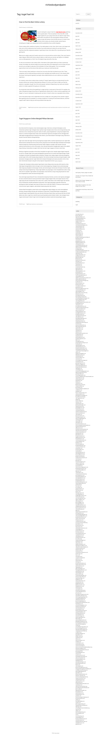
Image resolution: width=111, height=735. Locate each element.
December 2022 (79, 132)
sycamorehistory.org (80, 644)
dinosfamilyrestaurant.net (81, 296)
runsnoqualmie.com (80, 614)
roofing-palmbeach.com (80, 311)
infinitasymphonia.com (80, 452)
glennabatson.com (79, 434)
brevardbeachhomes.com (81, 306)
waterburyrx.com (79, 541)
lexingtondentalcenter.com (81, 367)
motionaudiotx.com (80, 713)
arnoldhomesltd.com (80, 314)
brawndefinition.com (80, 438)
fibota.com (78, 664)
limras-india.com (79, 215)
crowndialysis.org (79, 369)
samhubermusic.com (80, 722)
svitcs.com (78, 555)
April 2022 (78, 158)
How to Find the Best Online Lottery (32, 22)
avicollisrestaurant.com (80, 537)
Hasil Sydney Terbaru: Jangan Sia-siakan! (84, 172)
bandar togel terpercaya (43, 107)
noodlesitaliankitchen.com (81, 252)
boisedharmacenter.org (80, 396)
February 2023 (79, 126)
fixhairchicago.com (79, 549)
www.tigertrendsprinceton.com (82, 594)
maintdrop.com (79, 264)
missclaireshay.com (80, 214)
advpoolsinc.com (79, 542)
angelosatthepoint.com (80, 544)
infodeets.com (79, 222)
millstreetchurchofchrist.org (81, 686)
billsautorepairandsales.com (81, 674)
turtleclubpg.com (79, 529)
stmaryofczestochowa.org (81, 473)
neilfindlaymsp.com (80, 536)
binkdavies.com (79, 442)
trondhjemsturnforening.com (82, 670)
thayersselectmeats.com (81, 564)
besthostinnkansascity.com (81, 718)
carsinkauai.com (79, 685)
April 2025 (78, 42)
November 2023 (79, 97)
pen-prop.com (78, 593)
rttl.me (77, 714)
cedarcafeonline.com (80, 226)
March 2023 (78, 123)
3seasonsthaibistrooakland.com (82, 388)
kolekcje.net (78, 382)
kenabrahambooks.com (80, 445)
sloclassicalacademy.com (81, 432)
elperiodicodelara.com (80, 216)
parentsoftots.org (79, 574)
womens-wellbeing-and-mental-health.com (84, 376)
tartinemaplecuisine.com (81, 483)
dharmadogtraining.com (81, 712)
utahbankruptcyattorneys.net (82, 322)
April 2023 (78, 120)
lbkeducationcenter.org (80, 384)
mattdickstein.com (79, 582)
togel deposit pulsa (60, 32)
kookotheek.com (79, 272)
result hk (77, 23)
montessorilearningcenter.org (82, 676)
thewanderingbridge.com (81, 476)
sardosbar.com (79, 330)
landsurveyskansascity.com (81, 610)
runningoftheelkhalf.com (81, 598)
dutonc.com (78, 491)
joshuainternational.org (80, 590)
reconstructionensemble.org (81, 522)
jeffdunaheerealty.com (80, 599)
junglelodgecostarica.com (81, 495)
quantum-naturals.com (80, 675)
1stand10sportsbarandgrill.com (82, 350)
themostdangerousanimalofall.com (83, 425)
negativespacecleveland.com (81, 511)
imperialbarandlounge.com (81, 318)
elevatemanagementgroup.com (82, 697)
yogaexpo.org (78, 391)
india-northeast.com (80, 310)
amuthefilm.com (79, 448)
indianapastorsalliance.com (81, 545)
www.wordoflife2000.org (81, 325)
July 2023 (77, 110)
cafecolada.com (79, 414)
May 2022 (78, 155)
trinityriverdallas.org (80, 386)
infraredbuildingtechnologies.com (82, 298)
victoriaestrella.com (80, 532)
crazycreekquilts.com (80, 441)
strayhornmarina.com (80, 436)
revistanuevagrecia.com (80, 461)
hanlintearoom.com (80, 693)
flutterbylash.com (79, 691)
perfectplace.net (79, 387)
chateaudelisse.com (80, 276)
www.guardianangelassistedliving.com (83, 668)
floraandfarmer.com (80, 303)
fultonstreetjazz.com (80, 283)
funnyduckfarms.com (80, 694)
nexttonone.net (79, 587)
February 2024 (79, 87)
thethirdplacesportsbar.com (81, 656)
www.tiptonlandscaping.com (81, 629)
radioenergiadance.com (80, 271)
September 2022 (79, 142)
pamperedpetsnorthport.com (82, 342)
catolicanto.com (79, 383)
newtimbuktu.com (79, 233)
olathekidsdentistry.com (81, 346)
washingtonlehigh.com (80, 633)
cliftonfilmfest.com (79, 317)
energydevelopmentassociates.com (83, 302)
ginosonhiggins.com (80, 502)
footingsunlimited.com (80, 613)
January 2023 (78, 129)
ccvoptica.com (79, 632)
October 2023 (78, 100)
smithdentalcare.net (80, 720)
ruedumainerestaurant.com (81, 457)
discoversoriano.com (80, 415)
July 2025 (77, 36)
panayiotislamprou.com (80, 273)
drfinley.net (78, 699)
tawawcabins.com (79, 327)
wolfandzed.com (79, 637)
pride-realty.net (79, 689)
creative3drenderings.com (81, 575)
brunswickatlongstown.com (81, 482)
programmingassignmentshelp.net (83, 237)
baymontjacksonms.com (81, 507)
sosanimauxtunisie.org (80, 267)
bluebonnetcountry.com (80, 260)
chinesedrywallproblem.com (81, 515)
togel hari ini (60, 107)
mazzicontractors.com (80, 655)
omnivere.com (79, 230)
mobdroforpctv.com (80, 409)
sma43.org (78, 625)
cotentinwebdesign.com (81, 290)
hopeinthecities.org (80, 406)
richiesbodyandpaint (55, 4)
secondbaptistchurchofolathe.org (82, 708)
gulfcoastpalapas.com (80, 568)
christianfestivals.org (80, 496)
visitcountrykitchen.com (80, 498)
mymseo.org (78, 709)
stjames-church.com (80, 463)
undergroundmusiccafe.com (81, 721)
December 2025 (79, 33)
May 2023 (78, 116)
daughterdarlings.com (80, 221)
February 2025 (79, 49)
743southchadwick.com (80, 308)
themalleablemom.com (80, 478)
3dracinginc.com (79, 422)
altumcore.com (79, 559)
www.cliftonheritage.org (80, 624)
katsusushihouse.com (80, 455)
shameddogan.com (80, 572)
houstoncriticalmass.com (81, 423)
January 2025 (78, 52)
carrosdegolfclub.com (80, 300)
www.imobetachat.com (80, 580)
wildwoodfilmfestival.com (81, 279)
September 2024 (79, 65)
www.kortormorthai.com (81, 606)
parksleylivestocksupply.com (81, 395)
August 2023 (78, 107)
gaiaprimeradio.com (80, 488)
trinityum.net (78, 653)
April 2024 (78, 81)
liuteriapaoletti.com (80, 513)
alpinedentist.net (79, 269)
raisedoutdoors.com (80, 319)
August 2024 (78, 68)
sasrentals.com (79, 359)
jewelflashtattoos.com (80, 256)
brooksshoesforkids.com (81, 563)
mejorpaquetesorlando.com (81, 349)
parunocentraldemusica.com (81, 667)
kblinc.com (78, 340)
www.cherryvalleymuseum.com (82, 288)
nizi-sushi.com (78, 486)
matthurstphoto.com (80, 680)
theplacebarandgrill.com (80, 540)
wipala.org (78, 399)
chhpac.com (78, 710)
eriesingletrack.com (80, 341)
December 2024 (79, 55)
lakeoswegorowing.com (80, 703)
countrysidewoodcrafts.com (81, 245)
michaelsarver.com (79, 361)
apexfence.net (78, 724)
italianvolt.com (79, 331)
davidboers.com (79, 579)
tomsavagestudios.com (80, 375)
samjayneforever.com (80, 679)
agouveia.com (78, 706)
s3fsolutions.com (79, 304)
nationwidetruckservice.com (81, 528)
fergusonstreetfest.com (81, 678)
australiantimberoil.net (80, 295)
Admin (31, 27)
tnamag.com (78, 561)
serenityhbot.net (79, 588)
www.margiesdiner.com (80, 617)
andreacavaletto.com (80, 394)
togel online (65, 107)
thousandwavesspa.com (81, 533)
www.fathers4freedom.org (81, 595)
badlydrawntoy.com (80, 583)
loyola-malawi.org (79, 400)
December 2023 (79, 94)
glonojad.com (78, 460)
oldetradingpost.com (80, 291)
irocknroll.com (78, 323)
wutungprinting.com (80, 503)
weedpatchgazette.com (80, 338)
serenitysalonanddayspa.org (81, 225)
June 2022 (78, 152)
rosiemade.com (79, 344)
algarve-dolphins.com (80, 499)
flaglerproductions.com (80, 437)
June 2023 (78, 113)
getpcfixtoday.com (79, 257)
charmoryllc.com (79, 421)
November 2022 (79, 136)
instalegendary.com (80, 249)
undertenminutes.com (80, 229)
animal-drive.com (79, 560)
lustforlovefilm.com (80, 449)
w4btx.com (78, 352)
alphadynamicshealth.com (81, 690)
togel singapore (58, 160)
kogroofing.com (79, 268)
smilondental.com (79, 356)
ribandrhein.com (79, 380)
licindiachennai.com (80, 219)
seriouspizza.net (79, 556)
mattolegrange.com (80, 494)
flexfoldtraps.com (79, 603)
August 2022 (78, 145)
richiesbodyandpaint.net (80, 218)
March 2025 (78, 46)
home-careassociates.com (81, 392)
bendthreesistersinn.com (81, 517)
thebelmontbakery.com (80, 242)
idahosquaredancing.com (81, 326)
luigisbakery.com (79, 634)
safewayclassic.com (80, 244)
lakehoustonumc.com (80, 584)
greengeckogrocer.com (80, 363)
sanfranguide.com (79, 419)
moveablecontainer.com (81, 285)
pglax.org (77, 510)
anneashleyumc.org (80, 609)
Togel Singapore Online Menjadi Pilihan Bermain (36, 118)
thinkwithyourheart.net (80, 321)
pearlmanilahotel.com (80, 262)
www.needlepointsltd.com (81, 620)
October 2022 (78, 139)
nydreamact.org (79, 253)
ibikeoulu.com (78, 471)
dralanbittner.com (79, 336)
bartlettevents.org (79, 284)
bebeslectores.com (80, 294)
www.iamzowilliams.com (81, 648)
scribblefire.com (79, 390)
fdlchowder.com (79, 618)
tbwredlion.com (79, 672)
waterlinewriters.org (80, 571)
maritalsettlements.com (81, 505)
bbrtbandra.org (79, 258)
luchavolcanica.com (80, 525)
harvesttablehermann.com (81, 299)
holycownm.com (79, 526)
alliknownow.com (79, 428)
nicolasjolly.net (79, 451)
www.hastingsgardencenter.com (82, 649)
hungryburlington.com (80, 480)
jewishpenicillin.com (80, 373)
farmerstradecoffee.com (81, 576)
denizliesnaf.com (79, 551)
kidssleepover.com (79, 238)
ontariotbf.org (78, 248)
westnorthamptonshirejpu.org (82, 280)
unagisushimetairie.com (80, 254)
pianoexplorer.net (79, 651)
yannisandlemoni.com (80, 337)
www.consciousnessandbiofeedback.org (84, 647)
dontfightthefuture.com (80, 313)
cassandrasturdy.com (80, 410)
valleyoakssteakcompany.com (82, 547)
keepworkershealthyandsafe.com (82, 250)
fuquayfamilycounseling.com (81, 705)
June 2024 (78, 74)
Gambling (24, 107)
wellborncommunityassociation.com (83, 277)
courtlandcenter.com (80, 534)
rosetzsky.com (79, 459)
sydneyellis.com (79, 368)
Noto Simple (57, 733)
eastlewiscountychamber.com (82, 429)
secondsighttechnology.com (81, 360)
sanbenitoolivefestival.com (81, 411)
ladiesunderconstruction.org (81, 292)
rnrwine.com (78, 702)
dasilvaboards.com (79, 433)
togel (49, 107)
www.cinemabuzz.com (80, 640)
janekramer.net (79, 484)
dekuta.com (78, 639)
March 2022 (78, 161)
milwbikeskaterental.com (81, 506)
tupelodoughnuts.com (80, 345)
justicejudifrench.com (80, 475)
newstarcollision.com (80, 357)
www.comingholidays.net (81, 418)
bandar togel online (34, 107)
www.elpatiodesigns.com (81, 662)
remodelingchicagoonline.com (82, 626)
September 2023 (79, 103)
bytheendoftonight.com (80, 405)
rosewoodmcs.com (80, 643)
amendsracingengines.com (81, 605)
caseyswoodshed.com (80, 548)
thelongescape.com (80, 492)
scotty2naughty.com (80, 464)
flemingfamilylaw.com (80, 701)
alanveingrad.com (79, 501)
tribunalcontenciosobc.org (81, 430)
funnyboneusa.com (80, 519)
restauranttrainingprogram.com (82, 371)
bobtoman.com (79, 265)
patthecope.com (79, 553)
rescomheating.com (80, 716)
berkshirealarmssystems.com (82, 333)
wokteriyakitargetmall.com (81, 365)
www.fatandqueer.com (80, 607)
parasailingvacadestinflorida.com (82, 687)
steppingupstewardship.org (81, 630)
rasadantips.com (79, 231)
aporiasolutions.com (80, 565)
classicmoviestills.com (80, 413)
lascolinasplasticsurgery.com (81, 622)
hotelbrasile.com (79, 281)
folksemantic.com (79, 329)
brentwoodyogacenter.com (81, 628)
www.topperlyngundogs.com (81, 597)
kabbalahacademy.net (80, 354)
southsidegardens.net (80, 652)
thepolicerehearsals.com (81, 426)
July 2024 (77, 71)
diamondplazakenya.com (81, 671)
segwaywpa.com (79, 567)
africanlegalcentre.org (80, 453)
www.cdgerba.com (79, 666)
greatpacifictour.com (80, 530)
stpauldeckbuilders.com (80, 611)
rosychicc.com (78, 402)
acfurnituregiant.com (80, 227)
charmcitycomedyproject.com (82, 467)
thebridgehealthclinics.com (81, 570)
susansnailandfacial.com (81, 591)
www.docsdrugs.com (80, 616)
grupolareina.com (79, 287)
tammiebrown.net (79, 490)
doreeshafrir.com (79, 465)
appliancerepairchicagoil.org (81, 246)
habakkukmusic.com (80, 586)
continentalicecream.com (81, 440)
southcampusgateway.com (81, 275)
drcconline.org (78, 538)
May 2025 (78, 39)
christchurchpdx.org (80, 444)
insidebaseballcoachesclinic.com (82, 683)
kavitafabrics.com (79, 524)
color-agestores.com (80, 398)
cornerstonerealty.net (80, 645)
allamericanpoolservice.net (81, 372)
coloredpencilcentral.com (81, 315)
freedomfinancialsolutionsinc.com (83, 602)
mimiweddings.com (80, 717)
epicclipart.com (79, 261)
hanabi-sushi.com (79, 636)
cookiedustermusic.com (80, 521)
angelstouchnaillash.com (81, 353)
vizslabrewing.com (79, 334)
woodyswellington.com (80, 659)
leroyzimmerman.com (80, 698)
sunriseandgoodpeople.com (81, 514)
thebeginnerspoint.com (80, 417)
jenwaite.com (78, 695)
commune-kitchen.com (80, 446)
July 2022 (77, 149)
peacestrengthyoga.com (81, 601)
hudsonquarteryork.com (81, 663)
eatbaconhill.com (79, 235)
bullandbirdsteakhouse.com (81, 621)
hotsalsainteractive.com (81, 223)
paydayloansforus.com (80, 241)
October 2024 (78, 62)
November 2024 (79, 58)
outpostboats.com (79, 403)
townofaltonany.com (80, 509)
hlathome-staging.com (80, 364)
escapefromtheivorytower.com (82, 307)
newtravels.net (79, 239)
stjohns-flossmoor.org (80, 518)
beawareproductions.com (81, 468)
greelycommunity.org (80, 456)
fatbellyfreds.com (79, 660)
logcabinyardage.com (80, 578)
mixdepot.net (78, 641)
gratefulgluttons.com (80, 407)
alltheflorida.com (79, 682)
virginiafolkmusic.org (80, 377)
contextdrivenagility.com (81, 469)
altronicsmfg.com (79, 234)
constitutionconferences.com (82, 552)
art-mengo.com (79, 487)
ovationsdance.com (80, 379)
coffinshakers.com (79, 472)
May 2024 (78, 78)
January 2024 (78, 91)
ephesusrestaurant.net (80, 657)
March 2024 (78, 84)
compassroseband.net (80, 557)
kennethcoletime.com (80, 479)
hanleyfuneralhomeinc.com (81, 348)
